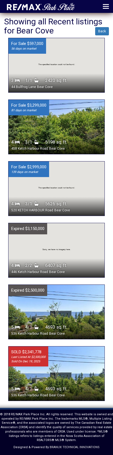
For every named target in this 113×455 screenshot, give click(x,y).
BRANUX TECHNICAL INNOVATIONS (75, 447)
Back (102, 31)
